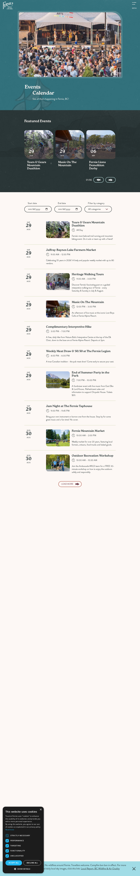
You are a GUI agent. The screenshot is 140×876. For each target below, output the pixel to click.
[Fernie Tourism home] (8, 5)
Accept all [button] (14, 863)
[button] (23, 869)
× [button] (41, 810)
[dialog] (23, 840)
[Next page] (110, 180)
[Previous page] (98, 180)
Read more (9, 829)
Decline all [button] (32, 863)
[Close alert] (134, 868)
